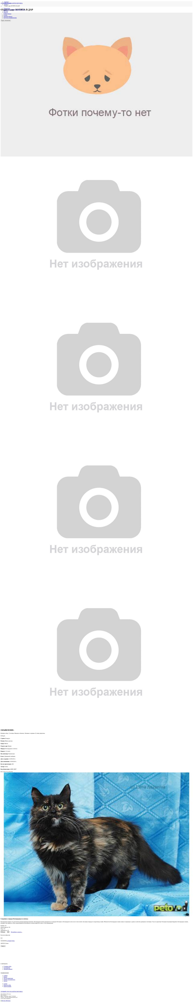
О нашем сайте (7, 966)
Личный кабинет (8, 16)
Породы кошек (7, 986)
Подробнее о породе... (16, 932)
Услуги (23, 9)
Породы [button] (6, 12)
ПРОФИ (6, 11)
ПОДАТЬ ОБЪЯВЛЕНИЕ (10, 17)
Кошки (9, 9)
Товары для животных (9, 979)
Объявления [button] (7, 8)
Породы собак (7, 985)
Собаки (5, 9)
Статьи (5, 15)
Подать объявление (5, 20)
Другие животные (16, 9)
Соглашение (7, 967)
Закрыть (3, 946)
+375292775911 (11, 940)
